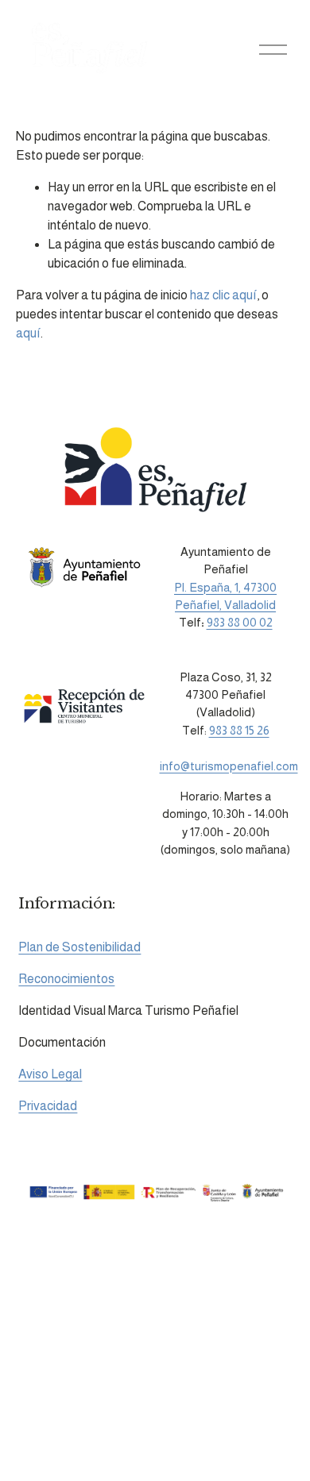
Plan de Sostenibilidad (79, 947)
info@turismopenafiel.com (229, 766)
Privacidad (47, 1106)
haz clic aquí (223, 295)
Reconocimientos (66, 978)
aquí (28, 333)
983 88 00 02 (240, 622)
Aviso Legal (50, 1074)
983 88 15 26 (239, 730)
